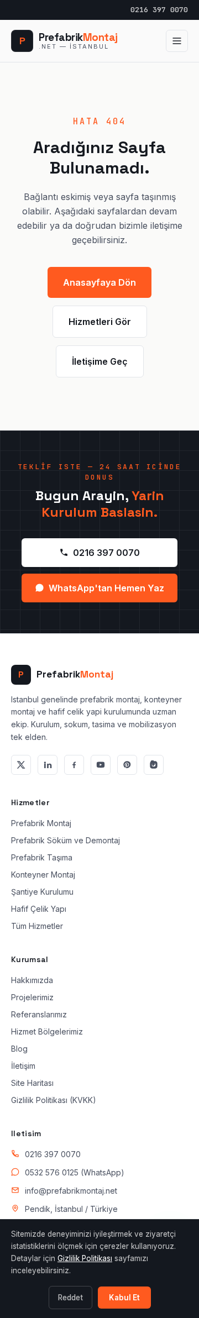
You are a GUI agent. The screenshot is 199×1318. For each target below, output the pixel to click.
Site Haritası (32, 1083)
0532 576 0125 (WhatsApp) (74, 1172)
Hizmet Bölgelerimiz (47, 1031)
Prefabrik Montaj (41, 823)
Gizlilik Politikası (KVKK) (53, 1100)
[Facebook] (74, 765)
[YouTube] (101, 765)
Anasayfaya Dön (99, 282)
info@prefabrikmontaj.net (71, 1190)
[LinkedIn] (47, 765)
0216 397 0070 (159, 9)
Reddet (70, 1297)
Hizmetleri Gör (100, 321)
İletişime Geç (100, 361)
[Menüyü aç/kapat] (177, 41)
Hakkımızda (32, 980)
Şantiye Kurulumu (42, 891)
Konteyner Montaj (43, 874)
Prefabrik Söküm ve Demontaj (65, 840)
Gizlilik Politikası (84, 1258)
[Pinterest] (127, 765)
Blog (19, 1048)
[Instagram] (154, 765)
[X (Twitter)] (21, 765)
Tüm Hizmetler (37, 926)
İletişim (23, 1065)
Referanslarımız (39, 1014)
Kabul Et (124, 1297)
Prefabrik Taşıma (41, 857)
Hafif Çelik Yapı (38, 908)
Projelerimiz (32, 997)
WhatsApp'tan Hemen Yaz (106, 588)
